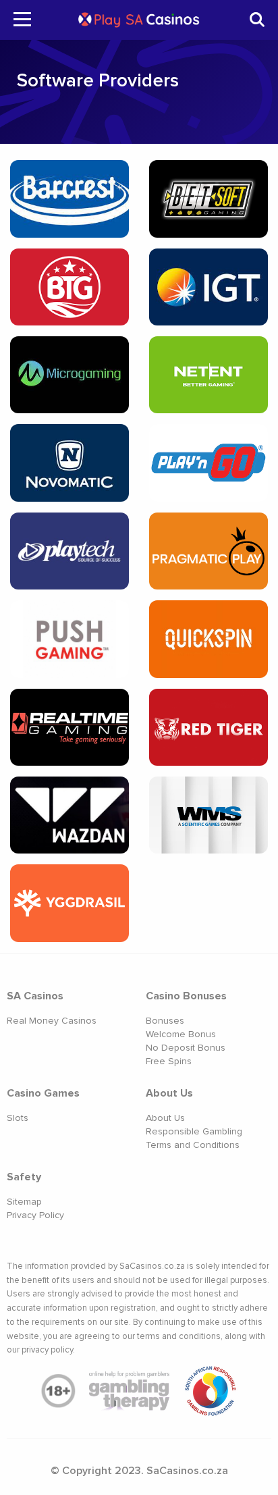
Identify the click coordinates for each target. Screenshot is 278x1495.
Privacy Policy (35, 1215)
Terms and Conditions (193, 1145)
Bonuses (165, 1020)
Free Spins (169, 1061)
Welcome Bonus (181, 1034)
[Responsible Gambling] (211, 1391)
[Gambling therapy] (129, 1391)
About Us (165, 1118)
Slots (17, 1118)
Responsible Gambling (194, 1131)
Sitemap (24, 1201)
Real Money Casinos (51, 1020)
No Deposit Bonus (185, 1047)
